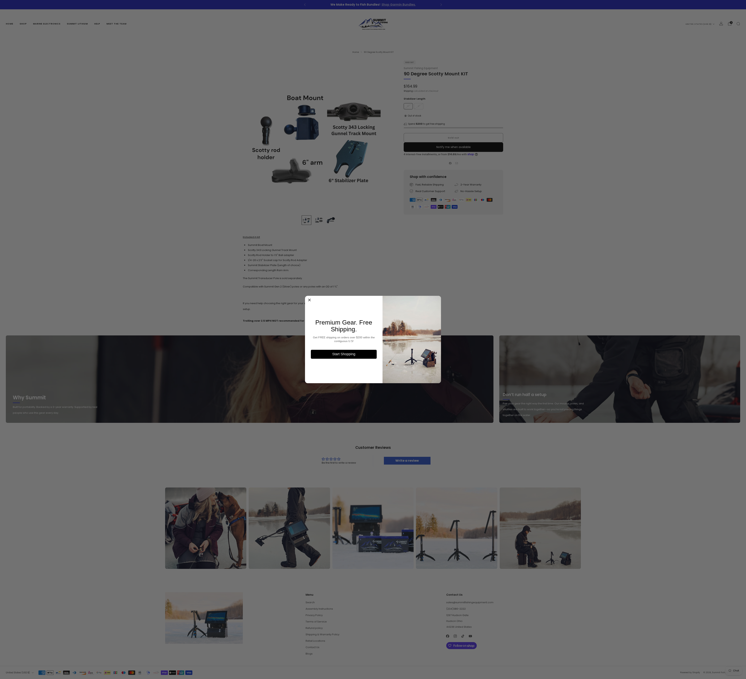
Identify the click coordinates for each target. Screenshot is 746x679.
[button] (309, 300)
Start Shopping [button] (343, 354)
